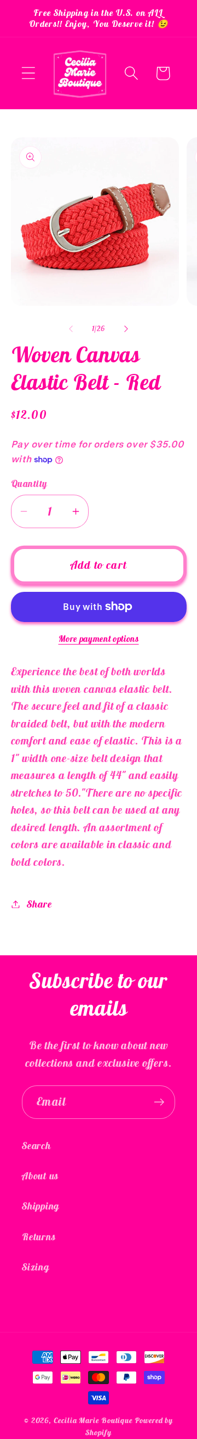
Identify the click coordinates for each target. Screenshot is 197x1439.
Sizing (35, 1267)
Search (36, 1145)
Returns (38, 1236)
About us (40, 1175)
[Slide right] (126, 329)
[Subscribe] (159, 1102)
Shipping (40, 1206)
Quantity (29, 484)
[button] (28, 73)
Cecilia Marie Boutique (94, 1420)
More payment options (99, 638)
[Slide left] (71, 329)
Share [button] (39, 904)
